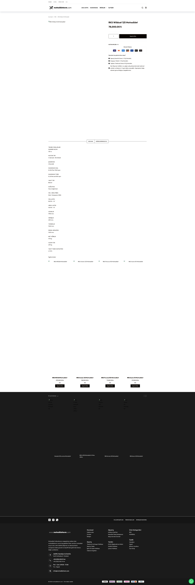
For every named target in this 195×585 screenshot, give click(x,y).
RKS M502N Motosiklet (59, 377)
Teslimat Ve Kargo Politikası (95, 544)
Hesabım (50, 1)
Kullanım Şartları (118, 519)
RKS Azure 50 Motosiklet (135, 377)
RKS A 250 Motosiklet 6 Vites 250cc (87, 456)
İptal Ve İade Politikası (93, 548)
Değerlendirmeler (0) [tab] (101, 141)
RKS (118, 44)
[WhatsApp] (57, 520)
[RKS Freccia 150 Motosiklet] (110, 317)
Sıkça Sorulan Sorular (114, 536)
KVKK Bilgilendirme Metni (115, 544)
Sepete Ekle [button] (60, 386)
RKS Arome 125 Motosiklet (84, 377)
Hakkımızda (94, 7)
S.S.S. (67, 1)
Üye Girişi (132, 548)
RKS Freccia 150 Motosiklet (110, 377)
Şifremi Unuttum (134, 546)
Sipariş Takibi (61, 1)
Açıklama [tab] (90, 141)
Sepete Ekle (133, 36)
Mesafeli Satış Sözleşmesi (115, 534)
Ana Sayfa (84, 7)
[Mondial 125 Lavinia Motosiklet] (50, 456)
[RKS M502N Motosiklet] (59, 317)
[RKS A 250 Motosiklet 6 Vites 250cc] (76, 456)
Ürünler (102, 7)
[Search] (142, 7)
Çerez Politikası (112, 548)
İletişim (111, 7)
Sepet (131, 544)
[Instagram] (53, 520)
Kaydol (55, 1)
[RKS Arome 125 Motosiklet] (85, 317)
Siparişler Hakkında (141, 519)
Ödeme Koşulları (129, 519)
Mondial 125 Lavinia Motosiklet (62, 456)
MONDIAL (132, 534)
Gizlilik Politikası (112, 546)
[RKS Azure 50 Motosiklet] (135, 317)
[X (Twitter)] (49, 520)
